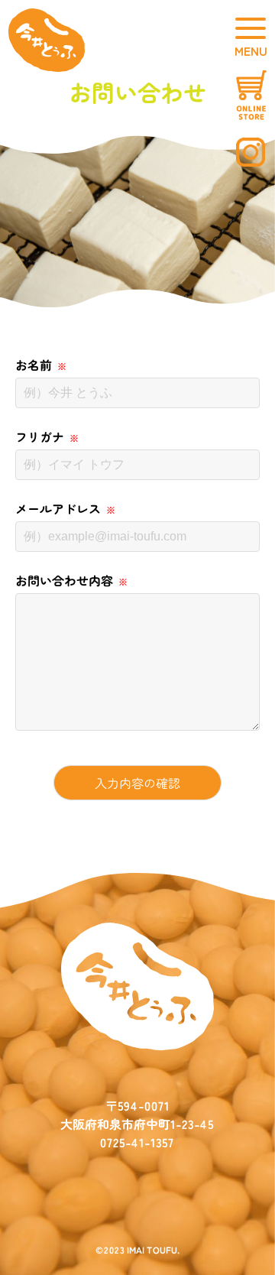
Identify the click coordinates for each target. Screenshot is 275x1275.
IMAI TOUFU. (153, 1249)
